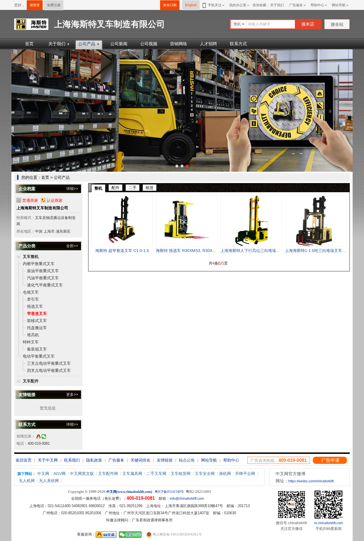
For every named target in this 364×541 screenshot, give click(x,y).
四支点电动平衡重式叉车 (49, 370)
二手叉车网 (156, 473)
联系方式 (238, 43)
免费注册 (54, 5)
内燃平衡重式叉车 (39, 263)
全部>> (72, 246)
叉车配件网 (108, 473)
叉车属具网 (132, 473)
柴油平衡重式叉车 (43, 271)
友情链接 (165, 460)
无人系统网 (49, 480)
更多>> (72, 394)
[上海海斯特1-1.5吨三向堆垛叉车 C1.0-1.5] (315, 221)
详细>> (72, 189)
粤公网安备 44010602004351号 (177, 534)
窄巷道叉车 (37, 313)
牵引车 (33, 299)
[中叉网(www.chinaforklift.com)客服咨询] (38, 436)
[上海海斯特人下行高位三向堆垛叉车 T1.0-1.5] (251, 221)
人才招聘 (208, 43)
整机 (98, 188)
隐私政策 (94, 460)
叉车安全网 (205, 473)
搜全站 (337, 24)
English (191, 5)
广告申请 (330, 460)
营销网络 (178, 43)
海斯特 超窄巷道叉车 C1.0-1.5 (122, 250)
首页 (29, 43)
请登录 (35, 5)
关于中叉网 (48, 460)
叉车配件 (31, 381)
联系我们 (72, 460)
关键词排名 (140, 460)
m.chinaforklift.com (328, 523)
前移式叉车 (37, 320)
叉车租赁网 (181, 473)
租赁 (150, 187)
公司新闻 (118, 43)
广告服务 (296, 5)
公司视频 (148, 43)
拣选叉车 (35, 306)
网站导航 (339, 5)
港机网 (225, 473)
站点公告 (187, 460)
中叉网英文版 (82, 473)
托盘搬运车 (37, 327)
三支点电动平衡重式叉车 (49, 363)
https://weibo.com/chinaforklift (311, 481)
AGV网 (59, 473)
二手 (132, 187)
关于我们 (277, 5)
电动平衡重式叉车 (39, 356)
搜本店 (307, 24)
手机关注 (215, 5)
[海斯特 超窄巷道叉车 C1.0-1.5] (122, 221)
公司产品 (89, 43)
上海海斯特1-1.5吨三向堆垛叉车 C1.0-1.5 (322, 250)
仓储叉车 (31, 292)
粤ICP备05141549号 (169, 492)
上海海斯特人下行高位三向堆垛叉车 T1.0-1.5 (260, 250)
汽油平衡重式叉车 (43, 278)
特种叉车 (31, 342)
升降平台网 (245, 473)
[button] (176, 166)
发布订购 (170, 5)
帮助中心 (317, 5)
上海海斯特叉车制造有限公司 (42, 208)
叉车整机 (31, 256)
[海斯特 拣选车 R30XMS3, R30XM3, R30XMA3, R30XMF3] (186, 221)
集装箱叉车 (37, 349)
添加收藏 (259, 5)
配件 (115, 187)
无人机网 (27, 480)
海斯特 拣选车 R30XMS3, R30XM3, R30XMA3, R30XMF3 (207, 250)
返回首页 (24, 460)
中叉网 (43, 473)
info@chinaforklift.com (187, 499)
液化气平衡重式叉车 (45, 285)
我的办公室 (237, 5)
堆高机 (33, 335)
